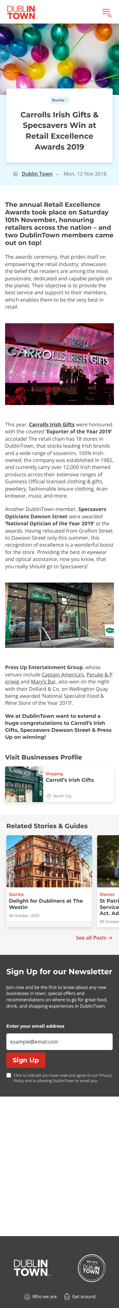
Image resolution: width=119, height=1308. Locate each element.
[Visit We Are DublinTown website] (91, 1268)
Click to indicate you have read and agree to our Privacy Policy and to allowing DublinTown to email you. (63, 1078)
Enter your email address (35, 1026)
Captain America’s (63, 674)
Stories (58, 100)
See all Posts (91, 938)
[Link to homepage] (22, 12)
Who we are (44, 1297)
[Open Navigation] (107, 12)
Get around (84, 1297)
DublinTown (37, 174)
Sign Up (26, 1060)
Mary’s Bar (43, 681)
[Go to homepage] (32, 1268)
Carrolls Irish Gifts (52, 424)
